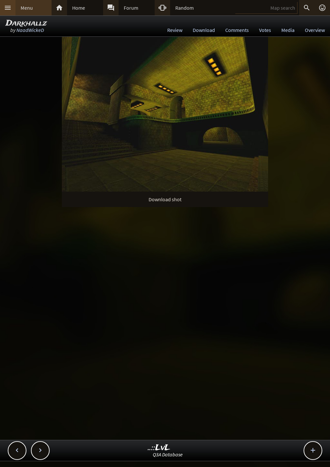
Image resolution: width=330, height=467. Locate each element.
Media (288, 30)
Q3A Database (168, 454)
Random (184, 8)
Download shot (165, 199)
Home (78, 8)
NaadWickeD (30, 30)
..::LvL (159, 447)
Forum (131, 8)
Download (204, 30)
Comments (237, 30)
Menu (27, 8)
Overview (315, 30)
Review (174, 30)
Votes (265, 30)
